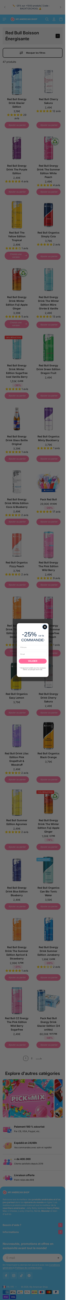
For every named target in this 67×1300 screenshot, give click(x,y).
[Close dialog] (45, 627)
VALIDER (32, 661)
